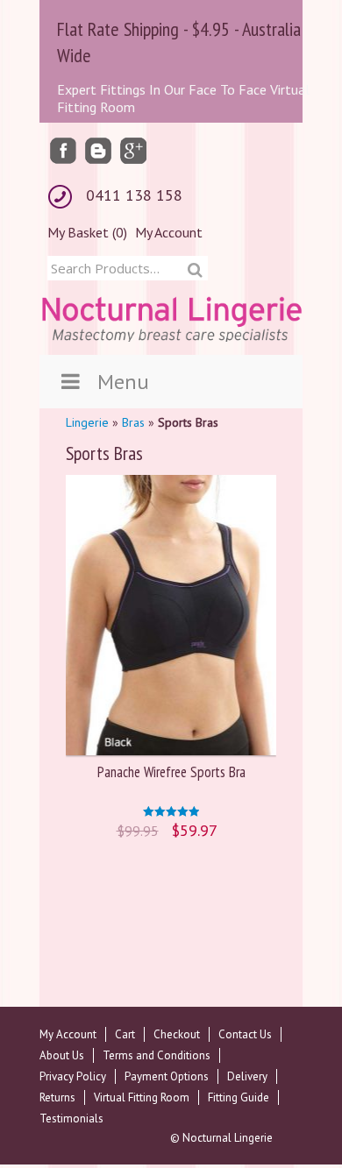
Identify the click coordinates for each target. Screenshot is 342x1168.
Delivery (247, 1076)
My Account (169, 232)
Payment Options (167, 1076)
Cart (125, 1034)
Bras (133, 422)
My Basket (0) (87, 232)
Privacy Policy (72, 1076)
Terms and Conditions (156, 1055)
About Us (61, 1055)
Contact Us (245, 1034)
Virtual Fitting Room (141, 1097)
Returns (57, 1097)
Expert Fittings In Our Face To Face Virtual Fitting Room (183, 98)
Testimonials (71, 1118)
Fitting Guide (238, 1097)
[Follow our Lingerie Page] (63, 149)
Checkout (176, 1034)
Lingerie (87, 422)
